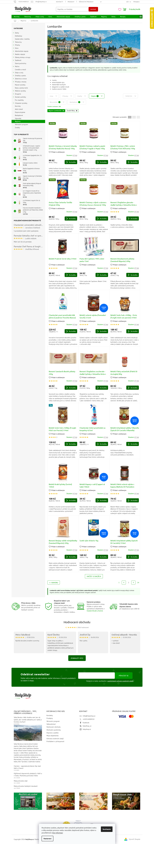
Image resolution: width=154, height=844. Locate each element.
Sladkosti (18, 60)
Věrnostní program (86, 2)
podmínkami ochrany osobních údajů (120, 681)
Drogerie (18, 94)
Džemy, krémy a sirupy (22, 57)
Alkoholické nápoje (21, 51)
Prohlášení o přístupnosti (55, 741)
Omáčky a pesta (20, 76)
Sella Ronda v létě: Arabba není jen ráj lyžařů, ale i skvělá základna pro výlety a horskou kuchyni (28, 719)
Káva (16, 48)
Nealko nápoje (20, 54)
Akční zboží (19, 109)
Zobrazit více (77, 658)
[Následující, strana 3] (133, 582)
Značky (17, 128)
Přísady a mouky (20, 82)
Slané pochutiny (20, 63)
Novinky (18, 106)
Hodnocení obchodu (77, 622)
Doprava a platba (52, 733)
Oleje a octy (19, 73)
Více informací (57, 833)
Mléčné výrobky (20, 91)
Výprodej (18, 118)
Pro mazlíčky (19, 100)
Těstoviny (18, 42)
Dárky (17, 33)
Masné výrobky (20, 85)
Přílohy (17, 45)
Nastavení (47, 838)
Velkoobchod (51, 724)
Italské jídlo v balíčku (22, 39)
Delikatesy (18, 36)
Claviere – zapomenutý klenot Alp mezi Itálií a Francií (27, 767)
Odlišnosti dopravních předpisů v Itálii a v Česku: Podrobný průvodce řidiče (28, 774)
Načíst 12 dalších (94, 576)
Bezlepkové (19, 115)
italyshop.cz (87, 729)
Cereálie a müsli (20, 70)
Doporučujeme (20, 112)
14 (138, 583)
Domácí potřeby (20, 97)
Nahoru (54, 583)
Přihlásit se (123, 676)
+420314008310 (88, 719)
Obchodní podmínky (54, 730)
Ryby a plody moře (21, 88)
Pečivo (17, 66)
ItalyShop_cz (87, 726)
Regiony (17, 121)
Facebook (86, 723)
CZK (127, 2)
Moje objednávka (52, 736)
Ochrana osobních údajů (55, 739)
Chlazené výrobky (21, 103)
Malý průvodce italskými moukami (26, 786)
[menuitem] (17, 16)
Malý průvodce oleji (20, 781)
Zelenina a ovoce (21, 79)
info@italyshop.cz (89, 716)
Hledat (93, 9)
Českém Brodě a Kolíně (95, 611)
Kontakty (59, 2)
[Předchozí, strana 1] (124, 582)
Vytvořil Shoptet (134, 839)
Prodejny (71, 2)
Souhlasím (107, 829)
